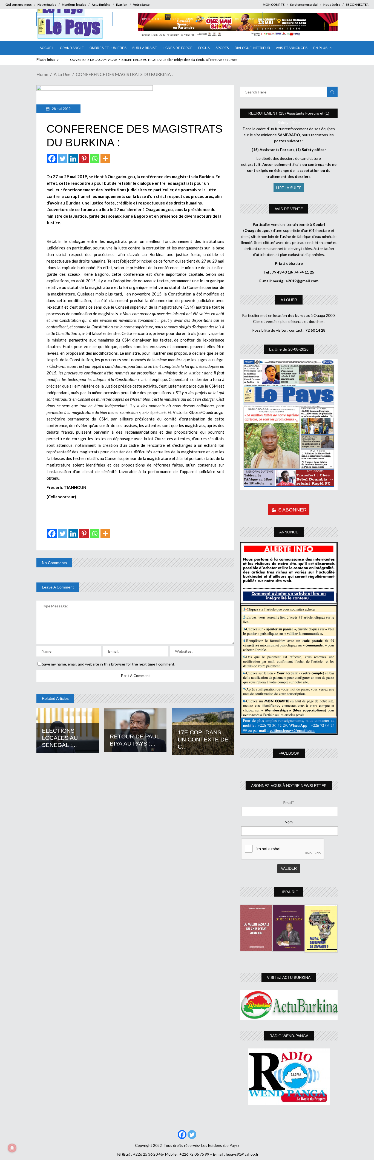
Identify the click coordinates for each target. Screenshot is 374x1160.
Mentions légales (74, 4)
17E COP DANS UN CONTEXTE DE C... (203, 739)
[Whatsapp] (94, 158)
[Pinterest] (84, 158)
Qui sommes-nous (18, 4)
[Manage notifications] (12, 1148)
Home (42, 74)
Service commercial (304, 4)
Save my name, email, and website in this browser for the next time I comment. (108, 664)
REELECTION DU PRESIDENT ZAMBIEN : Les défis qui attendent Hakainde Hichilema (131, 60)
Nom (289, 822)
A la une (62, 74)
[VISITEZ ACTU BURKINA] (289, 1005)
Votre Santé (141, 4)
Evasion (121, 4)
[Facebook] (52, 158)
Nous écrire (331, 4)
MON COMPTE (273, 4)
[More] (105, 158)
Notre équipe (47, 4)
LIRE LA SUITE (288, 187)
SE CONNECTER (357, 4)
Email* (288, 802)
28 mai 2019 (61, 109)
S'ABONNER (292, 510)
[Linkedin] (73, 158)
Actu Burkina (101, 4)
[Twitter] (62, 158)
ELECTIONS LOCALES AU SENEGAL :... (60, 737)
